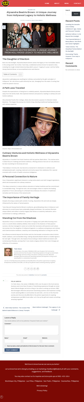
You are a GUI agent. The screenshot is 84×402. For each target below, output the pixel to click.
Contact (77, 3)
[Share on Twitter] (28, 268)
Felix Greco (39, 20)
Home (47, 3)
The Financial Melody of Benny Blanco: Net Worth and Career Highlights (73, 42)
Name (7, 338)
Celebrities (31, 9)
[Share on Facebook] (25, 268)
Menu (67, 3)
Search (68, 10)
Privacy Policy (42, 390)
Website (44, 338)
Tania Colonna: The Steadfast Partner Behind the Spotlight (74, 49)
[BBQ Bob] (8, 3)
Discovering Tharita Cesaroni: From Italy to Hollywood (73, 56)
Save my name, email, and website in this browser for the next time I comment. (30, 346)
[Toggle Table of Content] (19, 74)
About (57, 3)
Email (25, 338)
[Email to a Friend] (31, 268)
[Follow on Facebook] (1, 397)
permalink (44, 275)
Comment (8, 323)
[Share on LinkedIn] (37, 268)
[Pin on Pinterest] (34, 268)
